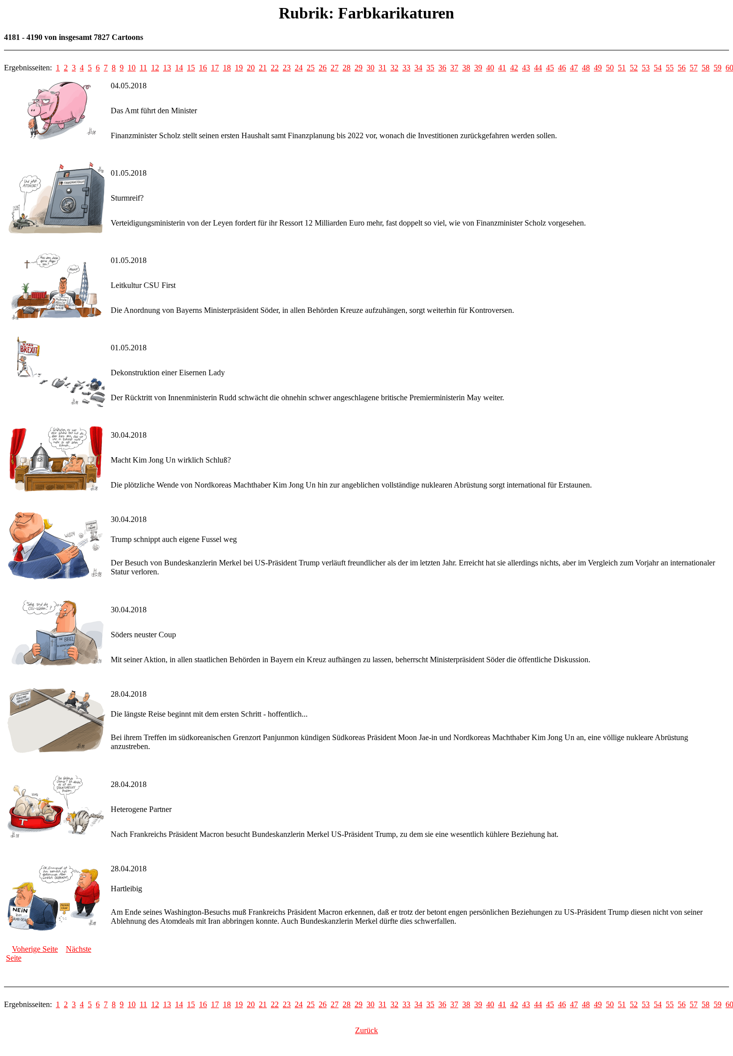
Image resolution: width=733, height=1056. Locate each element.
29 (359, 67)
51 (622, 67)
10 (132, 67)
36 (442, 67)
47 (574, 67)
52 (634, 67)
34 (418, 67)
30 (370, 67)
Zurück (366, 1030)
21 (263, 67)
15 (191, 67)
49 (598, 67)
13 (167, 67)
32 (394, 67)
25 (311, 67)
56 (682, 67)
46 (562, 67)
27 (335, 67)
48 (586, 67)
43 (526, 67)
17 (215, 67)
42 (514, 67)
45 (550, 67)
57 (694, 67)
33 (406, 67)
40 (490, 67)
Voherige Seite (35, 949)
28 (347, 67)
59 (718, 67)
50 (610, 67)
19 (239, 67)
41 (502, 67)
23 (287, 67)
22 (275, 67)
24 (299, 67)
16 (203, 67)
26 (323, 67)
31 (382, 67)
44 (538, 67)
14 (179, 67)
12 (155, 67)
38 (466, 67)
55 (670, 67)
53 (646, 67)
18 (227, 67)
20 (251, 67)
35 (430, 67)
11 (143, 67)
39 (478, 67)
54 (658, 67)
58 (706, 67)
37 (454, 67)
